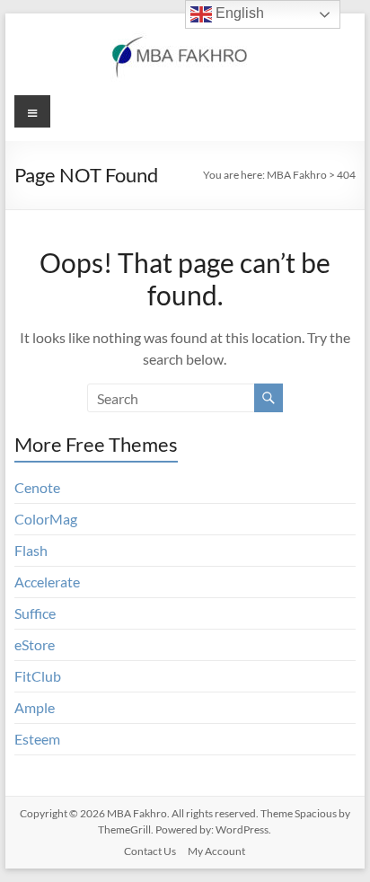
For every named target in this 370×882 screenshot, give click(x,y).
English (238, 13)
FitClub (37, 675)
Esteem (37, 738)
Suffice (35, 613)
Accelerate (47, 581)
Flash (31, 550)
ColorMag (45, 518)
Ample (34, 707)
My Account (216, 851)
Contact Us (150, 851)
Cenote (37, 487)
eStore (34, 644)
